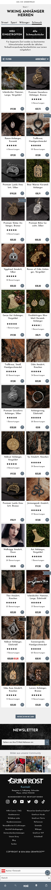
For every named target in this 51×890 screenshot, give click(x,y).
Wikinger (24, 22)
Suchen (14, 844)
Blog (14, 840)
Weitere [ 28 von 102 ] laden (25, 716)
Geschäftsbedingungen (14, 829)
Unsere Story (14, 837)
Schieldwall (38, 837)
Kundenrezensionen (14, 822)
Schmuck (37, 22)
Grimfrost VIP (38, 833)
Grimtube (38, 826)
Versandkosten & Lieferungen (14, 826)
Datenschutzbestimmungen (14, 833)
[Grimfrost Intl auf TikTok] (43, 801)
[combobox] (25, 871)
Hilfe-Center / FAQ (14, 811)
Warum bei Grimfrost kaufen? (38, 811)
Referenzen (38, 822)
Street (4, 22)
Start (25, 7)
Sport (14, 22)
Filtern (8, 59)
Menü (25, 885)
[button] (3, 764)
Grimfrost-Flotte (38, 818)
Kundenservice (13, 815)
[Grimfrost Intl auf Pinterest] (36, 801)
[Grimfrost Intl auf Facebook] (15, 801)
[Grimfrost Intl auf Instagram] (7, 801)
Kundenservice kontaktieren (25, 797)
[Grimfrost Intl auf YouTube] (22, 801)
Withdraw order (14, 818)
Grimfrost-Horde (38, 815)
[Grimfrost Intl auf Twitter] (29, 801)
